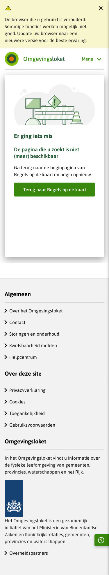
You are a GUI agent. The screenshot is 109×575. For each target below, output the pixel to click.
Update (24, 33)
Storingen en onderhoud (34, 333)
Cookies (17, 401)
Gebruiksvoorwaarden (32, 424)
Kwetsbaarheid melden (33, 345)
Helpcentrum (23, 357)
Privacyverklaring (27, 390)
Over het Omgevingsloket (35, 310)
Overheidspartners (28, 553)
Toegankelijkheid (27, 413)
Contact (17, 322)
